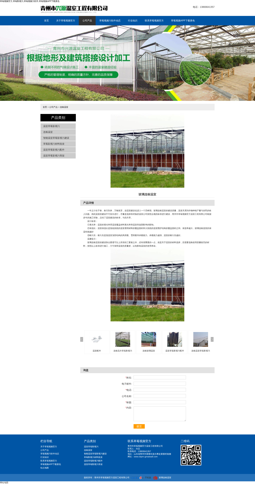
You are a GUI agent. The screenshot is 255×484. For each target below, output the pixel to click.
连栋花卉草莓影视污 (122, 351)
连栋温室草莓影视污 (200, 351)
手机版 (148, 477)
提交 (139, 426)
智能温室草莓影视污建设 (56, 138)
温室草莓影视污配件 (53, 149)
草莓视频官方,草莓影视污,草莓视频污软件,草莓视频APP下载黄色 (29, 1)
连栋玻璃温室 (149, 351)
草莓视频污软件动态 (110, 20)
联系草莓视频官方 (154, 20)
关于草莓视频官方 (65, 20)
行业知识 (132, 20)
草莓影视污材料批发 (53, 144)
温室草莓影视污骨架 (53, 155)
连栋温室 (64, 107)
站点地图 (44, 468)
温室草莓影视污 (51, 126)
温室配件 (97, 351)
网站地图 (4, 482)
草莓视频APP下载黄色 (183, 20)
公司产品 (87, 20)
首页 (46, 20)
